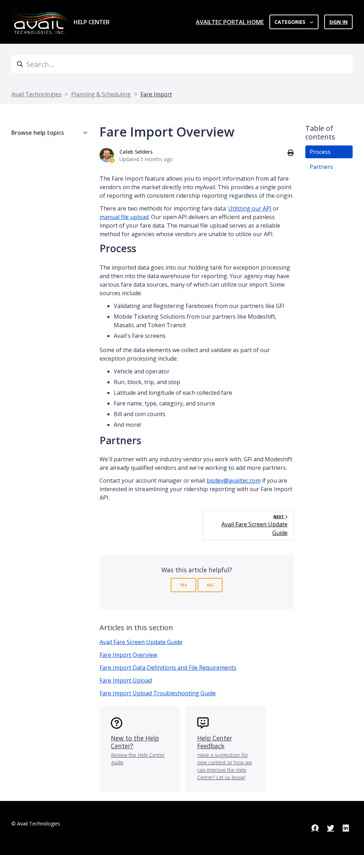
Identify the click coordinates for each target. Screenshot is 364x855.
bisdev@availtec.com (234, 480)
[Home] (39, 22)
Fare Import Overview (128, 655)
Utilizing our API (250, 208)
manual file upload (124, 217)
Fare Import (156, 94)
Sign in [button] (338, 21)
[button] (49, 132)
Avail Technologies (36, 94)
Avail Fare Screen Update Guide (141, 642)
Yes (183, 585)
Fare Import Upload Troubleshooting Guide (158, 693)
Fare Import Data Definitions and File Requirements (168, 667)
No (210, 585)
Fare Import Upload (126, 680)
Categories (290, 21)
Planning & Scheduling (101, 94)
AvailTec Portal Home (230, 22)
